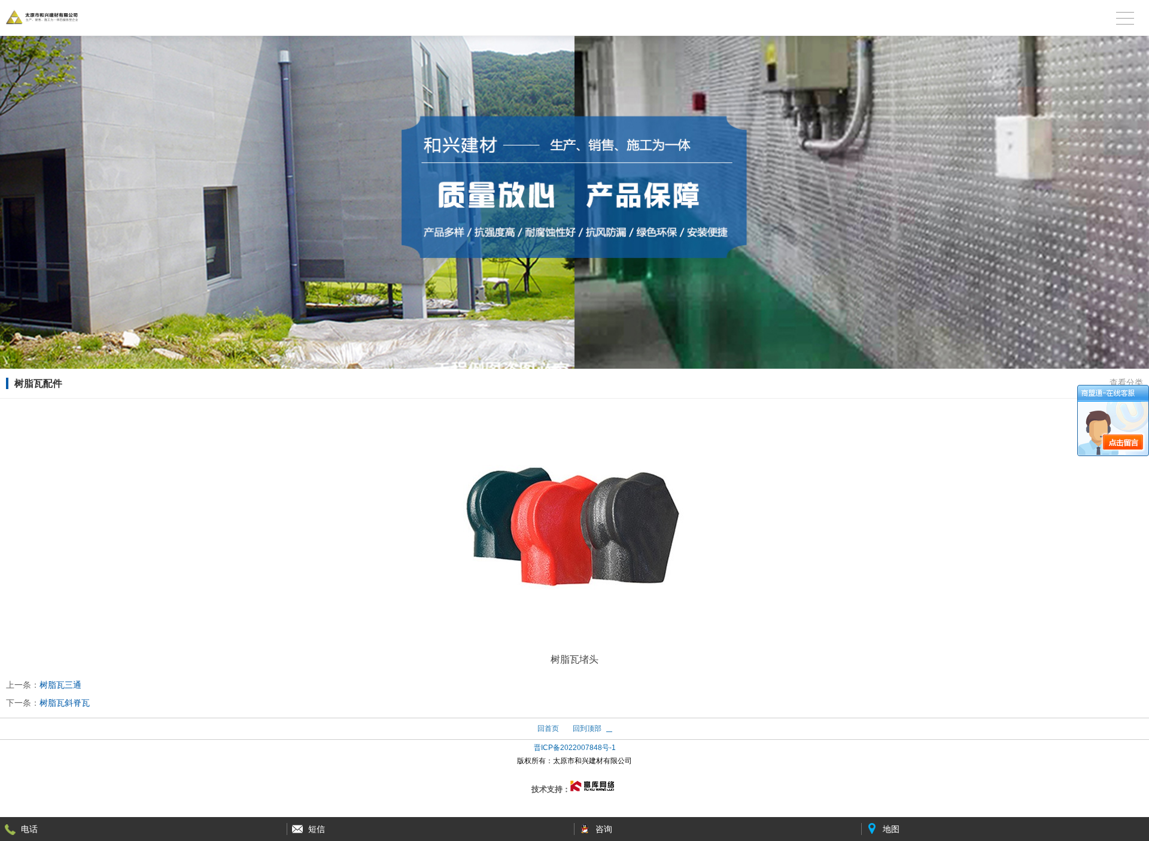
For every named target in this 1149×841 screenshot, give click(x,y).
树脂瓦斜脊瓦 (64, 703)
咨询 (603, 829)
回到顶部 (587, 728)
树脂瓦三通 (60, 685)
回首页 (548, 728)
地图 (891, 829)
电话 (29, 829)
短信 (316, 829)
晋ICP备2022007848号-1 (575, 747)
